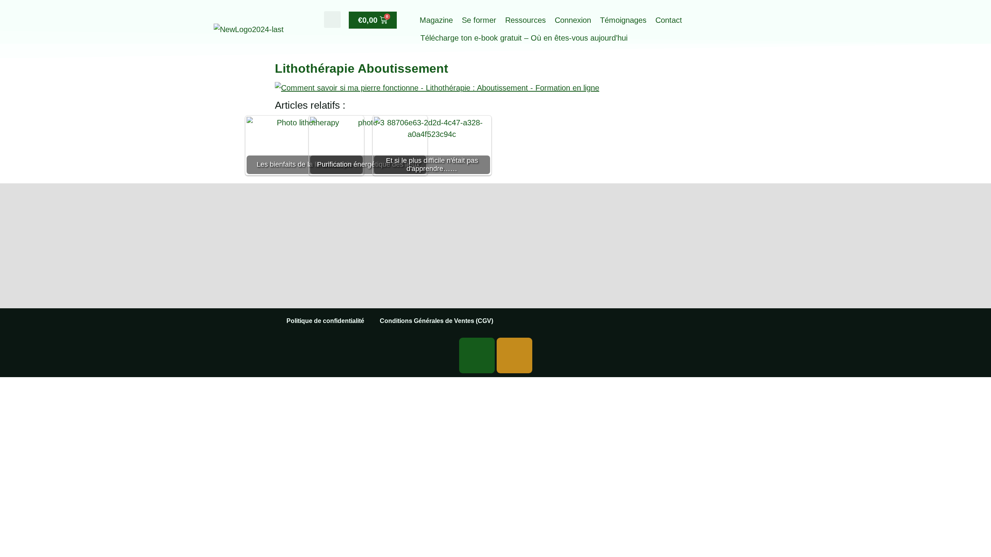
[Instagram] (514, 355)
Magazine (436, 20)
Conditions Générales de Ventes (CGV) (436, 321)
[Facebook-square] (477, 355)
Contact (668, 20)
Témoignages (623, 20)
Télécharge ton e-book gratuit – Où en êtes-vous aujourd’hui (524, 38)
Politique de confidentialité (325, 321)
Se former (479, 20)
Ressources (525, 20)
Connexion (573, 20)
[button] (332, 19)
